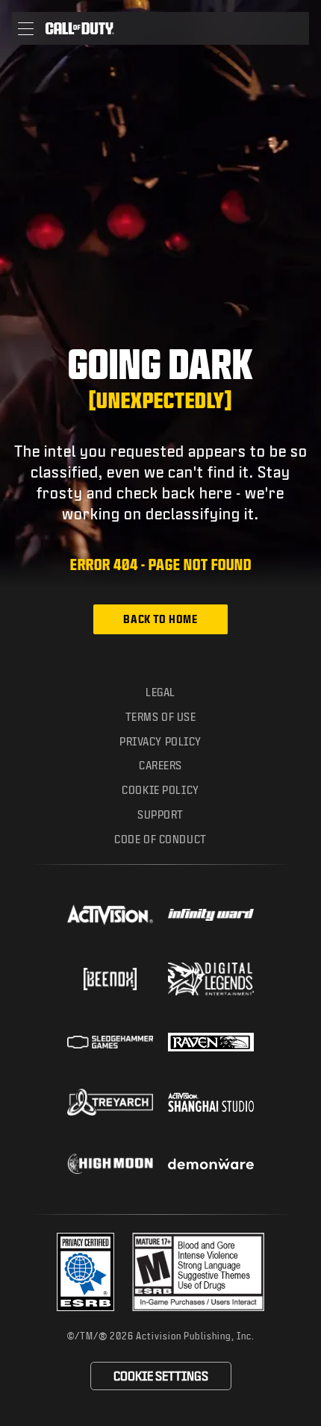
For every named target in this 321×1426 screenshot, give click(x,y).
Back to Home (160, 619)
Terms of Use (160, 716)
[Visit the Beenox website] (110, 979)
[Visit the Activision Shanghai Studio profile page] (211, 1102)
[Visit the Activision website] (110, 914)
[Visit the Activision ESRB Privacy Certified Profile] (86, 1272)
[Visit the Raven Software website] (211, 1042)
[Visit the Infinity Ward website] (211, 915)
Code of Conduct (160, 839)
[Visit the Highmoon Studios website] (110, 1164)
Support (160, 814)
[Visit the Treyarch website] (110, 1102)
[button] (26, 28)
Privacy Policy (160, 741)
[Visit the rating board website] (198, 1272)
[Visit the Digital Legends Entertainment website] (211, 979)
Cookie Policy (160, 789)
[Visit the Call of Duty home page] (80, 28)
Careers (160, 765)
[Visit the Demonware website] (211, 1164)
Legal (160, 692)
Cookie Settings (160, 1375)
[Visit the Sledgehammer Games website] (110, 1042)
